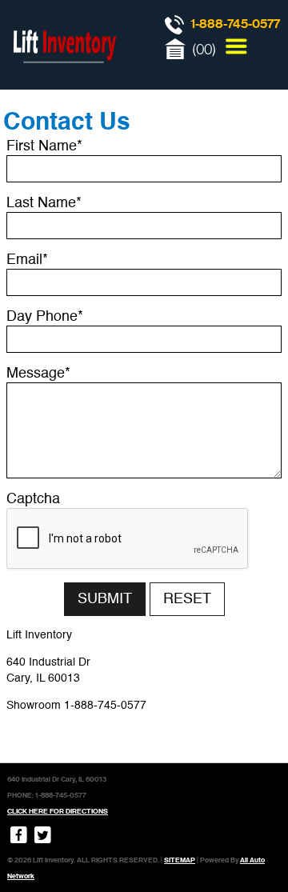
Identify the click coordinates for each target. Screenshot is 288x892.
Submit (105, 599)
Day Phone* (44, 317)
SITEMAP (179, 860)
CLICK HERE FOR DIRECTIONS (57, 811)
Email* (27, 260)
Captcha (33, 499)
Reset (187, 599)
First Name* (44, 146)
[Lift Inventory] (64, 80)
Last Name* (44, 203)
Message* (38, 373)
